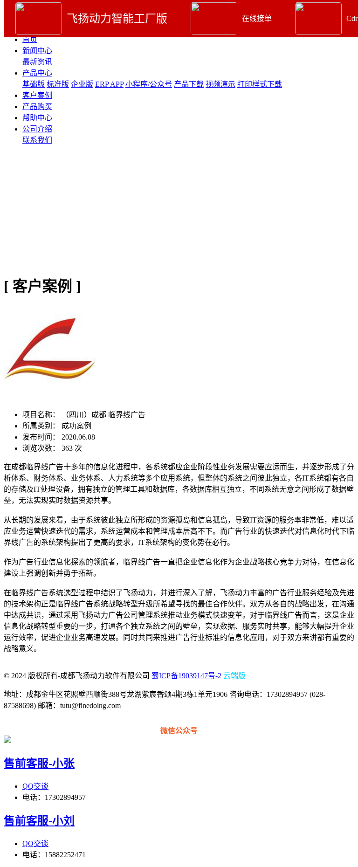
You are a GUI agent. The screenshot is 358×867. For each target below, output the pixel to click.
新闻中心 (37, 51)
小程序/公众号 (148, 84)
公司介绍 (37, 129)
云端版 (234, 676)
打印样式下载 (259, 84)
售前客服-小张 (39, 763)
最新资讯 (37, 62)
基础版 (33, 84)
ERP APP (109, 84)
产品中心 (37, 73)
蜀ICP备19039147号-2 (186, 676)
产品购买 (37, 106)
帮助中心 (37, 118)
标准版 (58, 84)
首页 (29, 39)
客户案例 (37, 95)
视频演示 (220, 84)
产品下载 (189, 84)
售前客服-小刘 (39, 821)
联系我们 (37, 140)
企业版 (82, 84)
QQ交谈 (35, 786)
